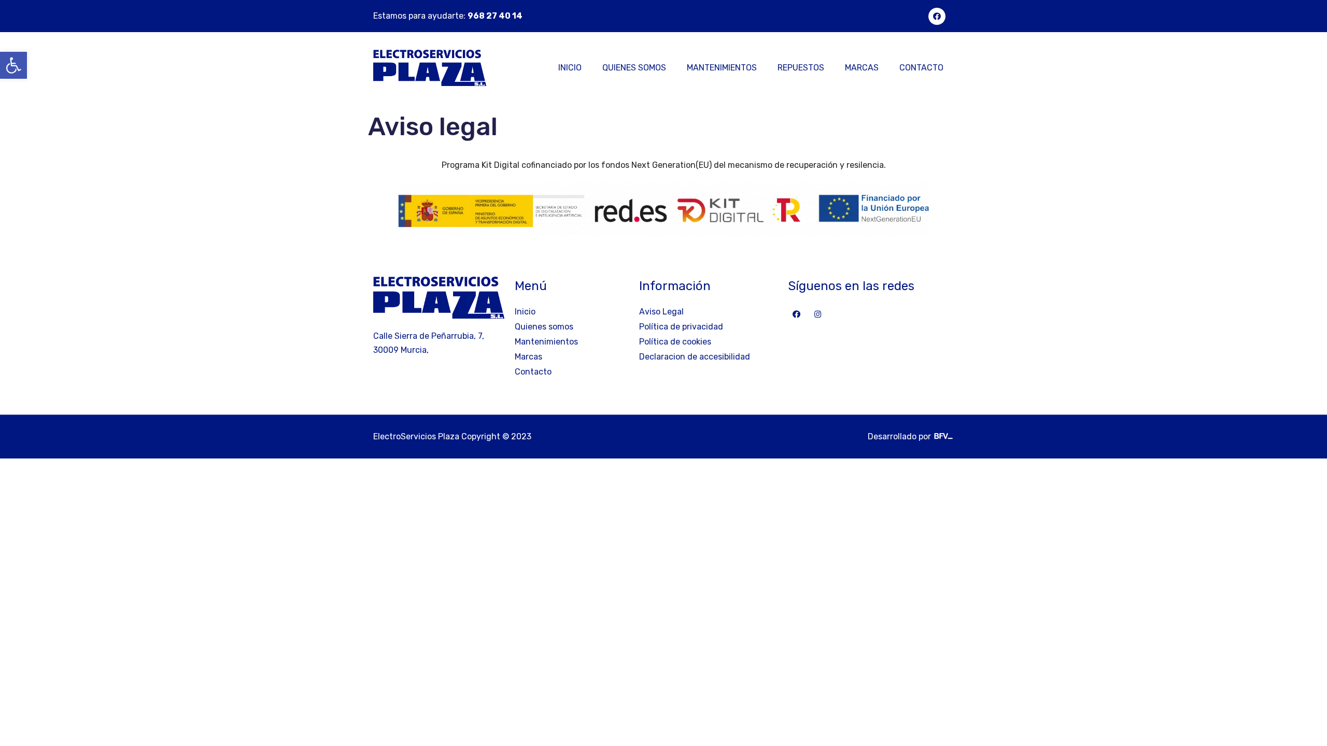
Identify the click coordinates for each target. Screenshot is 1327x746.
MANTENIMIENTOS (722, 68)
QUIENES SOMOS (634, 68)
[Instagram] (817, 314)
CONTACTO (921, 68)
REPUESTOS (801, 68)
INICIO (570, 68)
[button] (13, 65)
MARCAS (862, 68)
